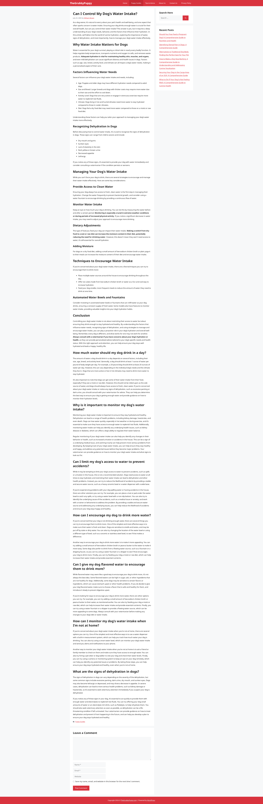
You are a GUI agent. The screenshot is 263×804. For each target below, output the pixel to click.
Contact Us (173, 3)
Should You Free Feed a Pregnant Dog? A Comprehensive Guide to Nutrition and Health (172, 37)
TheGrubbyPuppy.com (129, 800)
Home (125, 3)
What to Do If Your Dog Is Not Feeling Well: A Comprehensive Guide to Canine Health (174, 82)
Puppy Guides (136, 3)
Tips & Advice (150, 3)
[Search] (186, 17)
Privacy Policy (186, 3)
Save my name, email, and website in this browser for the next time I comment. (107, 781)
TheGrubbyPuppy (81, 3)
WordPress (151, 800)
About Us (162, 3)
